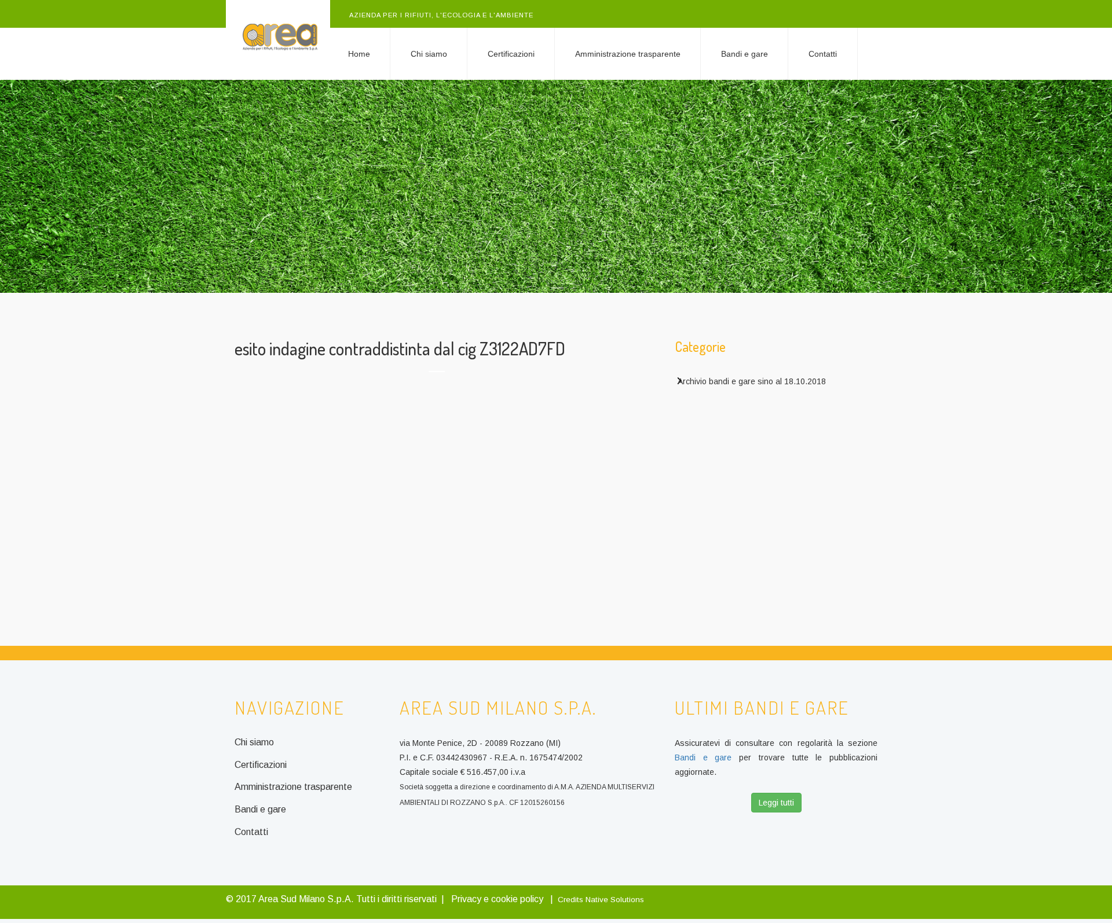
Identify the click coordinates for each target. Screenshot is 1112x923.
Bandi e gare (744, 53)
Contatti (823, 53)
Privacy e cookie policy (497, 899)
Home (359, 53)
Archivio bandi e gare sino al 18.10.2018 (752, 381)
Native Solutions (615, 899)
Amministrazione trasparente (628, 53)
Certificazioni (511, 53)
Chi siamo (429, 53)
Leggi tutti (776, 802)
